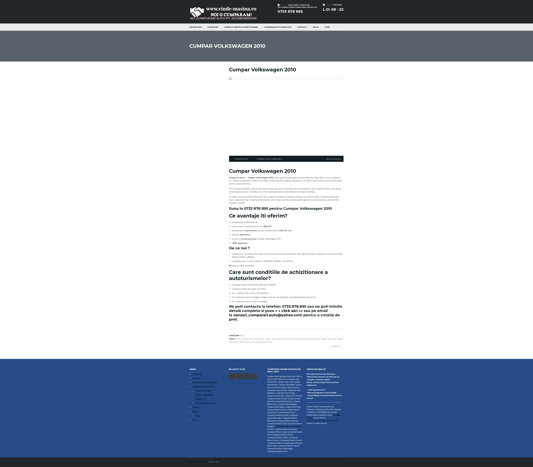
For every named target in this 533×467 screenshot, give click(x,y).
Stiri (327, 27)
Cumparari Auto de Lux (205, 403)
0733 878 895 (290, 11)
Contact (302, 27)
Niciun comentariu (333, 159)
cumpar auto (258, 339)
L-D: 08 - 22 (333, 9)
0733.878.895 (294, 306)
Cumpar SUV (200, 399)
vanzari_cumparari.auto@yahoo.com (267, 315)
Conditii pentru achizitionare (241, 27)
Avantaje (213, 27)
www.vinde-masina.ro (198, 461)
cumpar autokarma (246, 342)
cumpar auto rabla (328, 339)
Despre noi (195, 27)
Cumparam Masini (203, 390)
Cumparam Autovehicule (203, 386)
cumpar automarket (263, 342)
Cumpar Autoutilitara (204, 395)
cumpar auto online (312, 339)
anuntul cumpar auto (244, 339)
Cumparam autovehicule (277, 27)
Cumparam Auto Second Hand (288, 426)
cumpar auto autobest (274, 339)
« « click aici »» (289, 311)
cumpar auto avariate (294, 339)
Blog (316, 27)
